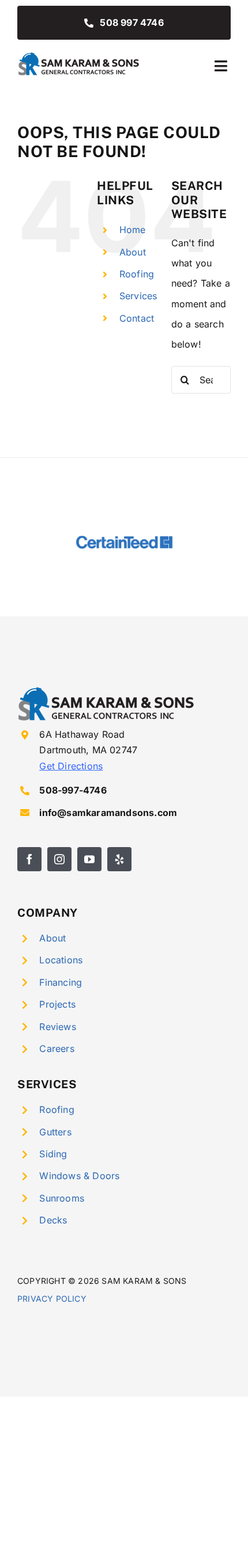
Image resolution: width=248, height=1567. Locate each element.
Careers (56, 1048)
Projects (57, 1004)
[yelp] (119, 859)
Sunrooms (61, 1198)
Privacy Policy (52, 1298)
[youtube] (89, 859)
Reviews (57, 1026)
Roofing (136, 274)
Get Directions (71, 766)
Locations (60, 960)
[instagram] (59, 859)
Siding (53, 1154)
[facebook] (29, 859)
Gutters (55, 1132)
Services (138, 296)
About (132, 252)
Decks (53, 1220)
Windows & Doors (79, 1175)
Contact (136, 318)
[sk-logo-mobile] (79, 56)
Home (132, 229)
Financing (60, 982)
